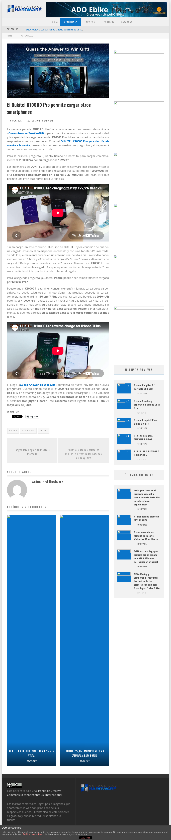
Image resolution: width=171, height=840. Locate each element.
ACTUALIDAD (70, 22)
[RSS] (164, 29)
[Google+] (154, 29)
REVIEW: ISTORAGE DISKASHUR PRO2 (143, 437)
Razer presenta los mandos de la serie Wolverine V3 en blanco (146, 535)
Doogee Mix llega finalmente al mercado (32, 452)
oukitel (43, 430)
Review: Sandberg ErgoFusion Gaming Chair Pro (147, 404)
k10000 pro (28, 430)
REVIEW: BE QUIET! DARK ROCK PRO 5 (146, 453)
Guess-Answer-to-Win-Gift (37, 385)
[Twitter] (135, 29)
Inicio (9, 35)
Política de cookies (32, 834)
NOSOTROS (126, 22)
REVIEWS (90, 22)
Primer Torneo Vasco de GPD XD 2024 (146, 518)
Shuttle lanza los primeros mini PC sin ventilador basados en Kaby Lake (83, 454)
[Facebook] (125, 29)
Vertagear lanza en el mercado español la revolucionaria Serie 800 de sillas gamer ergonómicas (73, 29)
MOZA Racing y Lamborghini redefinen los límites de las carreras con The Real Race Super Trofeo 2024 (147, 581)
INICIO (54, 22)
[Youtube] (145, 29)
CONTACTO (109, 22)
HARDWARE (47, 120)
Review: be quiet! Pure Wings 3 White (145, 421)
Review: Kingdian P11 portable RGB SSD (144, 386)
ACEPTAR (85, 838)
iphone (13, 430)
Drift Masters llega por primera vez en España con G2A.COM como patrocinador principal (146, 556)
